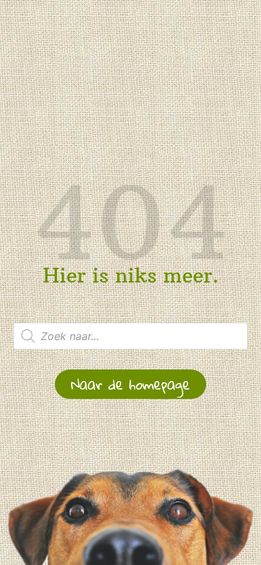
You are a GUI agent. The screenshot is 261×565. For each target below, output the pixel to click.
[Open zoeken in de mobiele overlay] (130, 336)
